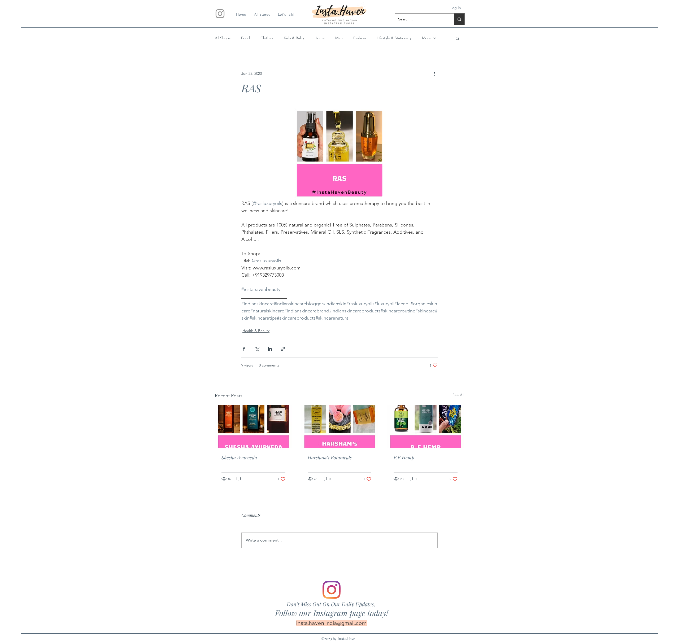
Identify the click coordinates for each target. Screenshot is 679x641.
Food (245, 38)
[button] (457, 38)
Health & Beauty (255, 330)
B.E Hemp (404, 457)
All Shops (222, 38)
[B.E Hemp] (425, 426)
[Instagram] (332, 590)
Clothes (266, 38)
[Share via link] (282, 348)
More (426, 38)
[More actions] (434, 73)
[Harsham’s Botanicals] (339, 426)
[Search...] (459, 19)
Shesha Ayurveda (239, 457)
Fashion (359, 38)
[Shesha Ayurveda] (253, 426)
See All (458, 395)
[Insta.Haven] (220, 14)
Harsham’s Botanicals (330, 457)
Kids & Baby (294, 38)
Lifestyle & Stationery (394, 38)
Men (339, 38)
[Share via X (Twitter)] (256, 348)
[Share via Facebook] (243, 348)
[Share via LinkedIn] (269, 348)
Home (320, 38)
